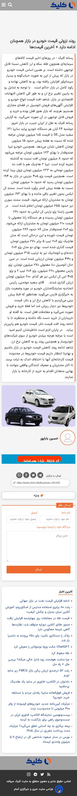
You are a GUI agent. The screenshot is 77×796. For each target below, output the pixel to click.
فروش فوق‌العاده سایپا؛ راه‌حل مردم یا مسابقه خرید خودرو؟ (41, 695)
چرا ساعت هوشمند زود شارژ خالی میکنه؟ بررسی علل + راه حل (39, 662)
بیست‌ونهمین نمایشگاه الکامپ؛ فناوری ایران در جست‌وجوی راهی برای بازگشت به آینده (40, 717)
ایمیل (34, 513)
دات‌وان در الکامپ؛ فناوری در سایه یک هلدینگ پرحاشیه (39, 684)
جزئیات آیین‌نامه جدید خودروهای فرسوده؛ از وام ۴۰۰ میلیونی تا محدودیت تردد (39, 706)
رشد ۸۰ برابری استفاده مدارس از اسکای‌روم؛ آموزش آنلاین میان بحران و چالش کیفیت (37, 609)
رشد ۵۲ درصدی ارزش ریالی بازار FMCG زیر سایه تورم (38, 673)
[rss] (48, 775)
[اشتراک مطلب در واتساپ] (19, 475)
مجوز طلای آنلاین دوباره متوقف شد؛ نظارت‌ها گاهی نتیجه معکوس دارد (41, 627)
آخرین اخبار (65, 592)
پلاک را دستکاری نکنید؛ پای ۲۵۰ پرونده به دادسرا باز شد (39, 638)
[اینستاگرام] (28, 775)
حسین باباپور (49, 438)
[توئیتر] (33, 476)
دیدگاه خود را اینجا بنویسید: (53, 527)
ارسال (38, 569)
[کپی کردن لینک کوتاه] (38, 483)
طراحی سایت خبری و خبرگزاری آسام (33, 789)
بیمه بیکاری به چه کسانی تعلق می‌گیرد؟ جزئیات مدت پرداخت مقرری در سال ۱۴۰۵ (39, 728)
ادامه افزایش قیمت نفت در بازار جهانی (44, 601)
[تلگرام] (40, 476)
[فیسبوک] (26, 476)
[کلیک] (63, 5)
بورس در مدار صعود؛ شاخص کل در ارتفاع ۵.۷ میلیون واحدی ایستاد (40, 739)
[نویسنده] (67, 438)
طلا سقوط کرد (60, 653)
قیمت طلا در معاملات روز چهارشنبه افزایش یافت (38, 618)
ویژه (37, 495)
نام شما (65, 513)
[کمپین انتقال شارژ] (38, 459)
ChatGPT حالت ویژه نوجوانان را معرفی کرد (41, 647)
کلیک (18, 781)
